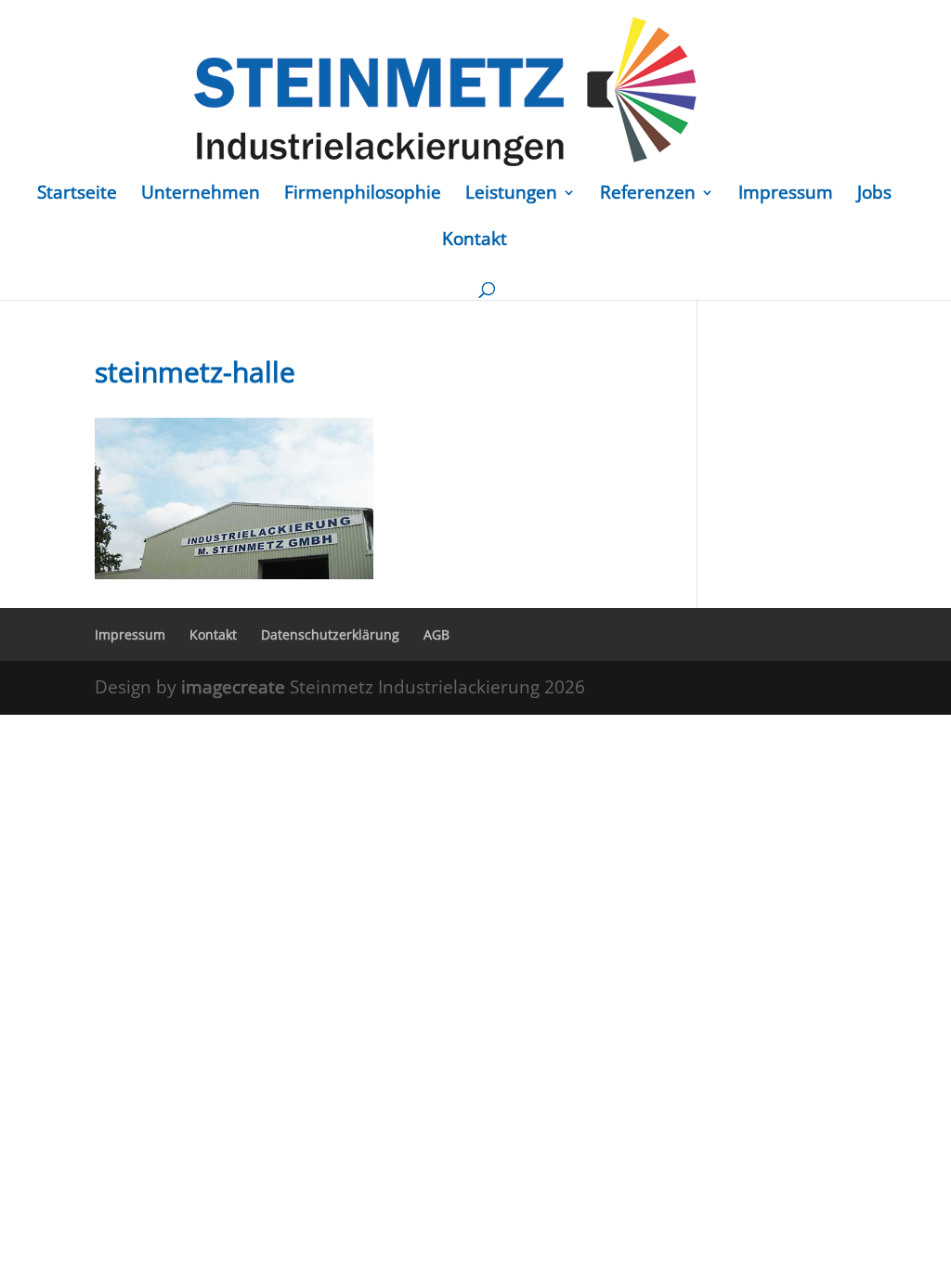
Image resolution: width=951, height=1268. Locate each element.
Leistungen (511, 195)
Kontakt (474, 241)
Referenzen (648, 195)
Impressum (785, 195)
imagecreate (235, 687)
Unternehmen (200, 195)
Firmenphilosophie (362, 195)
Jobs (874, 195)
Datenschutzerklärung (330, 634)
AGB (436, 634)
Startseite (77, 195)
